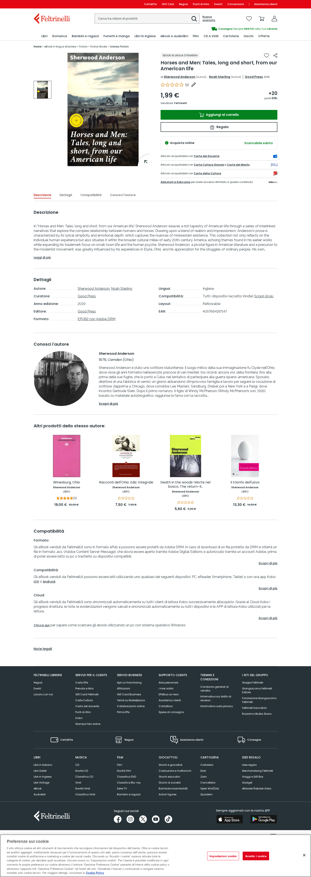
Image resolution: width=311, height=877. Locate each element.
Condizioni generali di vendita (214, 688)
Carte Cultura (84, 700)
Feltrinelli (180, 103)
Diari (203, 771)
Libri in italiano (43, 765)
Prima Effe (123, 712)
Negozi (183, 4)
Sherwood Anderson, (94, 289)
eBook (37, 788)
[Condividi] (275, 55)
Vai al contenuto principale (51, 4)
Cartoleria (206, 765)
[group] (216, 28)
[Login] (274, 18)
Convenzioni (235, 4)
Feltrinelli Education (254, 708)
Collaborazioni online (130, 706)
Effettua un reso (169, 694)
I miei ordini (166, 688)
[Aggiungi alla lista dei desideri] (266, 55)
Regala (222, 127)
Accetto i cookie (256, 856)
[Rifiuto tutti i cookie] (304, 855)
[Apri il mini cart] (262, 18)
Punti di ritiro (201, 4)
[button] (194, 19)
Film (119, 765)
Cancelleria (207, 782)
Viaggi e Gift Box (252, 776)
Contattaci (166, 706)
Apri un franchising (129, 682)
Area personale (168, 682)
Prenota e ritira (84, 688)
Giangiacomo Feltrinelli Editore (257, 690)
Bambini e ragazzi (128, 794)
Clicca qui (42, 625)
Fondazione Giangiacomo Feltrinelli (259, 700)
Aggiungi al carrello (222, 114)
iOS (36, 581)
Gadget (247, 782)
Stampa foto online (87, 724)
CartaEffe (150, 4)
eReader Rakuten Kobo (256, 788)
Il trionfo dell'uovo (245, 482)
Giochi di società (170, 782)
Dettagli (66, 195)
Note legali (43, 649)
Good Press (254, 77)
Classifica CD (84, 776)
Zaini (203, 776)
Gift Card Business (129, 694)
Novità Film (124, 771)
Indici (79, 718)
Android (49, 581)
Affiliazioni (123, 688)
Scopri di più (263, 296)
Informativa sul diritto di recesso (215, 698)
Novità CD (81, 771)
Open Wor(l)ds (209, 788)
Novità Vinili (82, 788)
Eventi (218, 4)
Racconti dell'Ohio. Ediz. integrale (126, 482)
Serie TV (122, 788)
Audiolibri (40, 794)
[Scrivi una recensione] (193, 84)
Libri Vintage (41, 782)
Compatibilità (91, 195)
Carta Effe (81, 682)
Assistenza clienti (265, 4)
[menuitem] (44, 36)
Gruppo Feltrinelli (252, 682)
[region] (155, 855)
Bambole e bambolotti (173, 788)
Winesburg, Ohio (66, 482)
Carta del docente (87, 706)
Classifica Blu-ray (129, 782)
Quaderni (206, 794)
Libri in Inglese (42, 776)
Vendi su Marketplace (131, 700)
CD (77, 765)
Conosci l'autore (123, 195)
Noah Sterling (219, 77)
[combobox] (147, 19)
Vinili (78, 782)
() (187, 85)
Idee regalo (249, 765)
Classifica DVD (126, 776)
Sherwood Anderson (179, 77)
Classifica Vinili (85, 794)
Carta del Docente (206, 156)
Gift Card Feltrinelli (87, 694)
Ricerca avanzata (208, 18)
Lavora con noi (43, 694)
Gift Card (168, 4)
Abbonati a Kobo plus (175, 182)
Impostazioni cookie (223, 856)
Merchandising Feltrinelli (257, 771)
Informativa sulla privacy (216, 706)
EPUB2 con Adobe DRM (96, 319)
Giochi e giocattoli (170, 765)
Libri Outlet (40, 771)
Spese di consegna (171, 712)
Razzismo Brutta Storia (256, 714)
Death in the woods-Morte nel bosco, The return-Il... (185, 484)
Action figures (167, 794)
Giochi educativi (169, 776)
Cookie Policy (95, 873)
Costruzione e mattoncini (175, 771)
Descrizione (42, 195)
